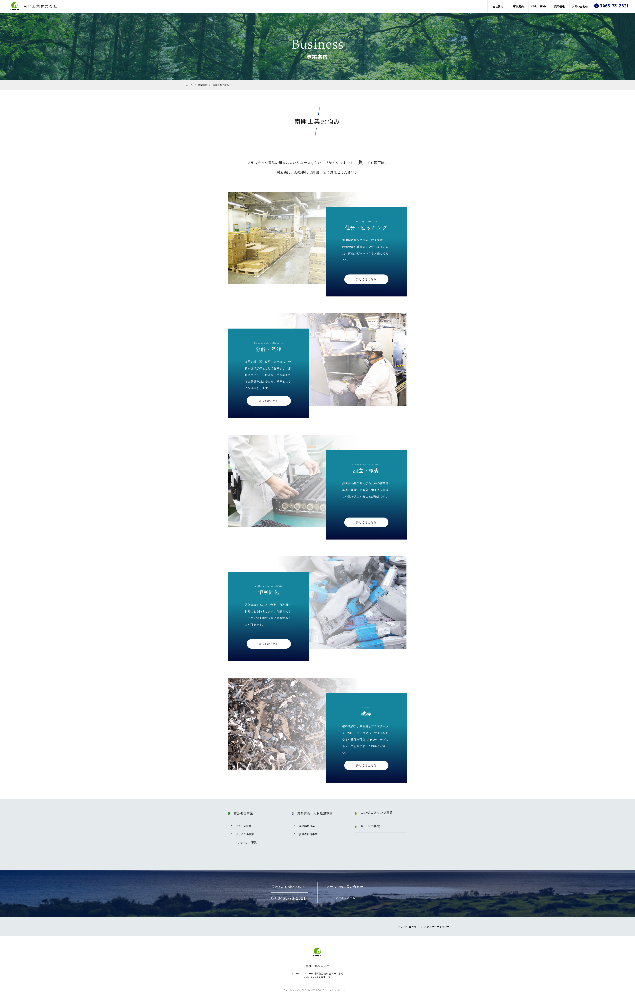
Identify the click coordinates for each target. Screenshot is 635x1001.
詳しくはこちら (366, 279)
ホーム (189, 85)
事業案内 (518, 6)
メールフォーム (345, 897)
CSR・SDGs (539, 6)
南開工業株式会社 (40, 6)
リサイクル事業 (244, 834)
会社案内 (498, 6)
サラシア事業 (370, 826)
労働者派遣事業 (308, 834)
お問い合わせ (580, 6)
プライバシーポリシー (437, 926)
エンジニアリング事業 (377, 812)
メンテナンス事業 (246, 842)
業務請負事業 (307, 826)
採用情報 (559, 6)
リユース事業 (243, 826)
